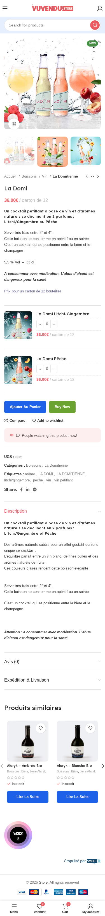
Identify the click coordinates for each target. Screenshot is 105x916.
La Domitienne (65, 176)
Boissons (30, 176)
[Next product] (98, 176)
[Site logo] (52, 8)
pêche (38, 480)
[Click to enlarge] (14, 124)
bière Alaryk (38, 771)
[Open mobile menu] (5, 8)
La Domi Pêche (51, 358)
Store (43, 882)
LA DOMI (45, 474)
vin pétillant (63, 480)
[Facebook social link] (21, 489)
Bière (24, 771)
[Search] (95, 25)
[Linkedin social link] (27, 489)
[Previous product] (87, 176)
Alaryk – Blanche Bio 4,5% (74, 768)
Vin (45, 176)
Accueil (10, 176)
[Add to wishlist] (41, 728)
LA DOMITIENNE (71, 474)
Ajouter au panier (25, 407)
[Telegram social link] (34, 489)
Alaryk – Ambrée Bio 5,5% (24, 768)
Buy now (62, 407)
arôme (30, 474)
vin (48, 480)
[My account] (100, 8)
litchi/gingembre (17, 480)
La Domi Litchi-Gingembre (62, 313)
